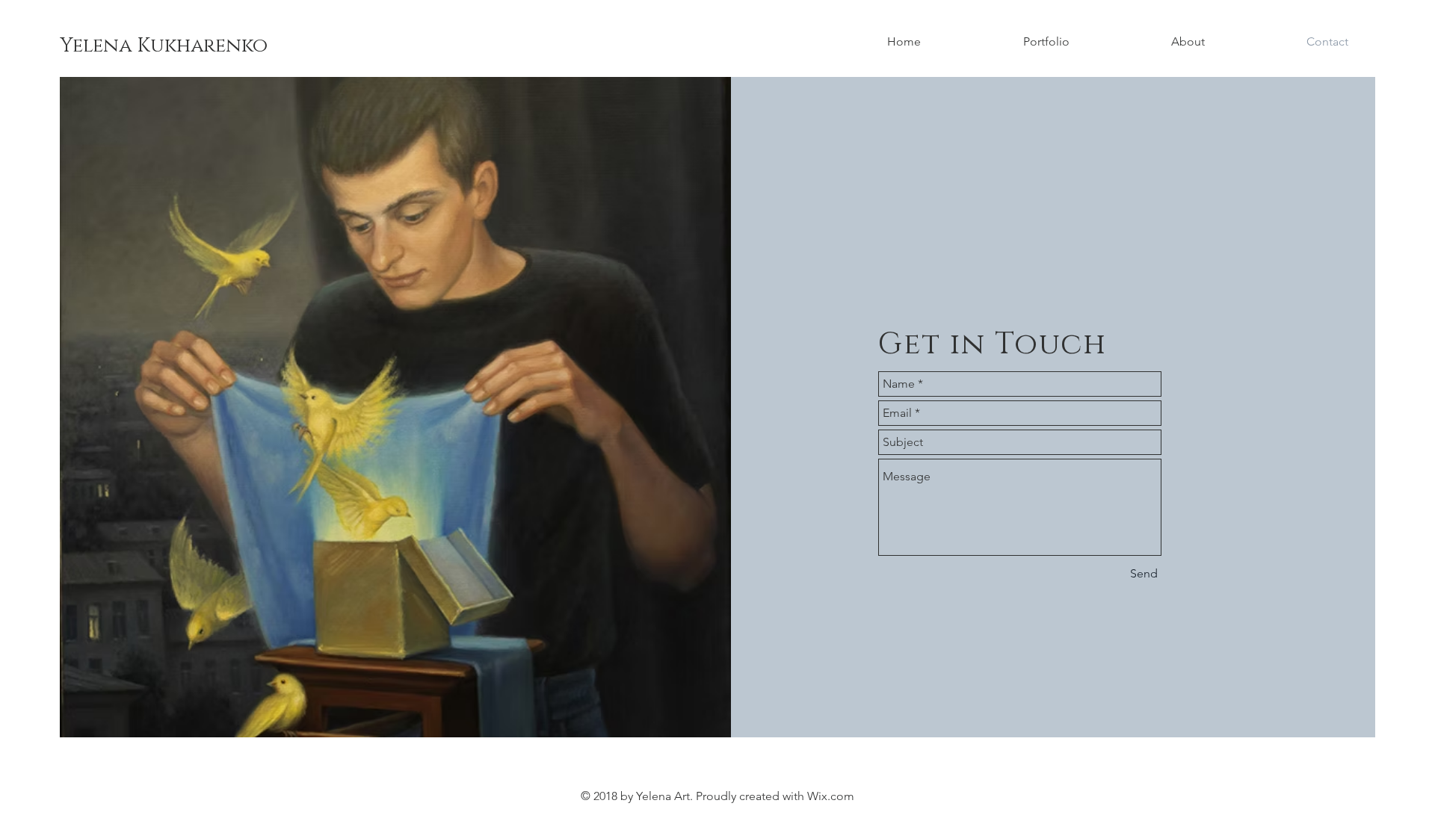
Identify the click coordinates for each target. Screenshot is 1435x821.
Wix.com (830, 796)
